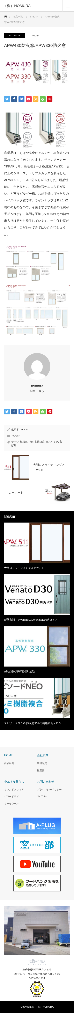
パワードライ (11, 796)
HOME (8, 755)
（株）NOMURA (44, 1006)
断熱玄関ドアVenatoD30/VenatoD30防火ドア (31, 619)
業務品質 (42, 763)
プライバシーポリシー (49, 789)
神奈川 (32, 441)
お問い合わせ (45, 781)
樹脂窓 (23, 441)
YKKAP (35, 36)
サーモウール (11, 803)
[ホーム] (5, 15)
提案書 (40, 770)
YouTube (42, 796)
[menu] (68, 6)
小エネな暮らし (14, 781)
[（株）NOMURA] (31, 6)
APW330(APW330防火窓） (20, 671)
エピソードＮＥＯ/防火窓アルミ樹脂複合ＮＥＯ (32, 723)
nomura (37, 385)
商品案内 (9, 763)
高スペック (52, 441)
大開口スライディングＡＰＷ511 (23, 567)
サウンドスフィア (14, 789)
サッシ (15, 441)
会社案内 (43, 755)
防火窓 (41, 441)
